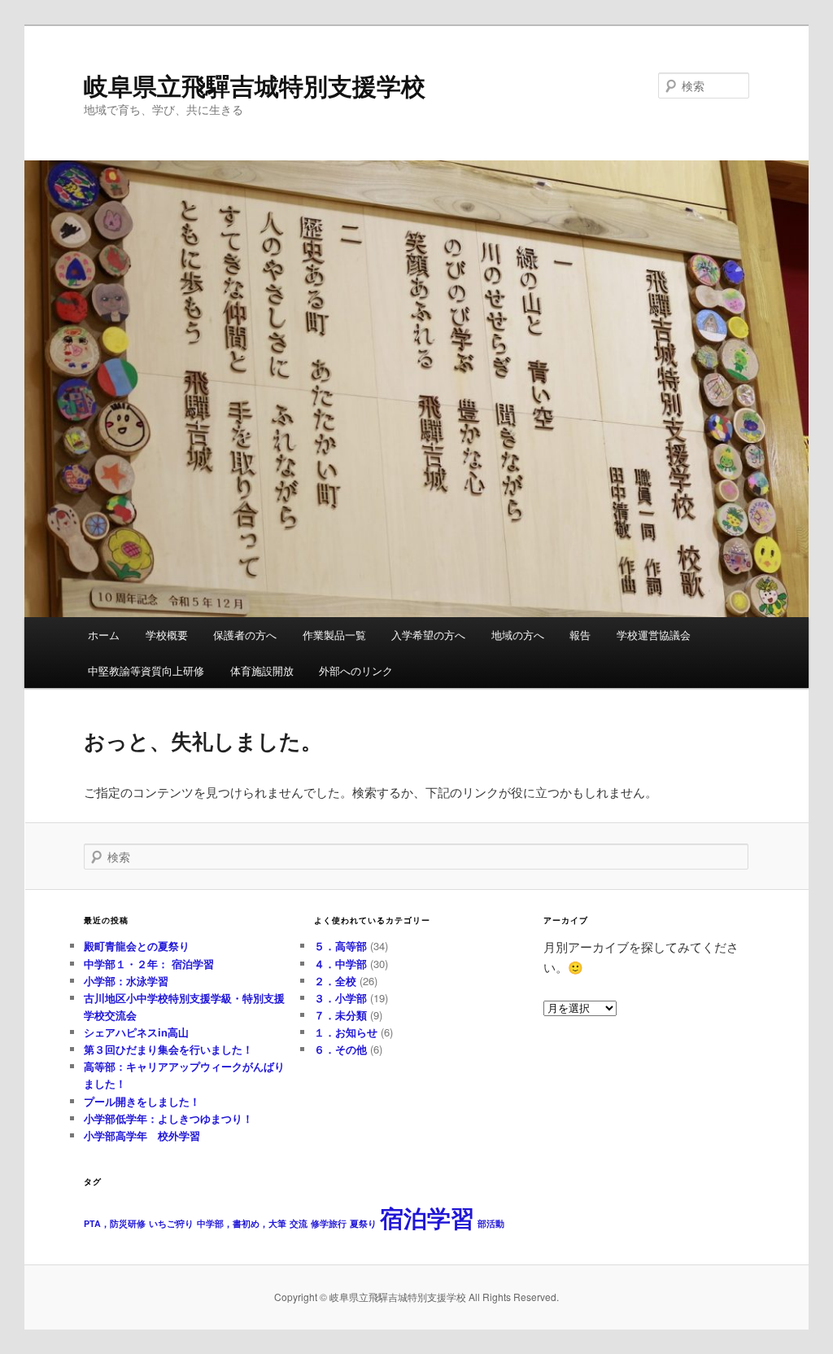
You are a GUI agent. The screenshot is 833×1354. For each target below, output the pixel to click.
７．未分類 (340, 1015)
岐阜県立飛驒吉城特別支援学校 (254, 85)
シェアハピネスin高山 (136, 1032)
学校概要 (167, 634)
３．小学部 (340, 998)
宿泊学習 (427, 1217)
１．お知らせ (345, 1032)
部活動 (491, 1223)
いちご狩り (171, 1223)
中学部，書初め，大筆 (241, 1223)
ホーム (104, 634)
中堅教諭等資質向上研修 (146, 670)
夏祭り (363, 1223)
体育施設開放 (262, 670)
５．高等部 (340, 945)
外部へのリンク (356, 670)
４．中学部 (340, 963)
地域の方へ (517, 634)
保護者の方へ (245, 634)
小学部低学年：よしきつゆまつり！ (168, 1118)
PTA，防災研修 (115, 1223)
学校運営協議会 (654, 634)
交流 (298, 1223)
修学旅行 (329, 1223)
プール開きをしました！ (142, 1101)
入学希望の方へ (428, 634)
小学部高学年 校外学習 (142, 1135)
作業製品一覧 (334, 634)
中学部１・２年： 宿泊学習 (149, 963)
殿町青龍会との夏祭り (137, 945)
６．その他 (340, 1049)
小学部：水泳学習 (126, 980)
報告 (580, 634)
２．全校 (335, 980)
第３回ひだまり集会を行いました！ (168, 1049)
